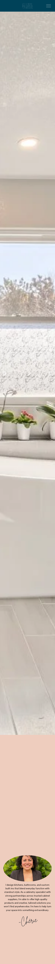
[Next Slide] (50, 373)
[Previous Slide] (4, 373)
